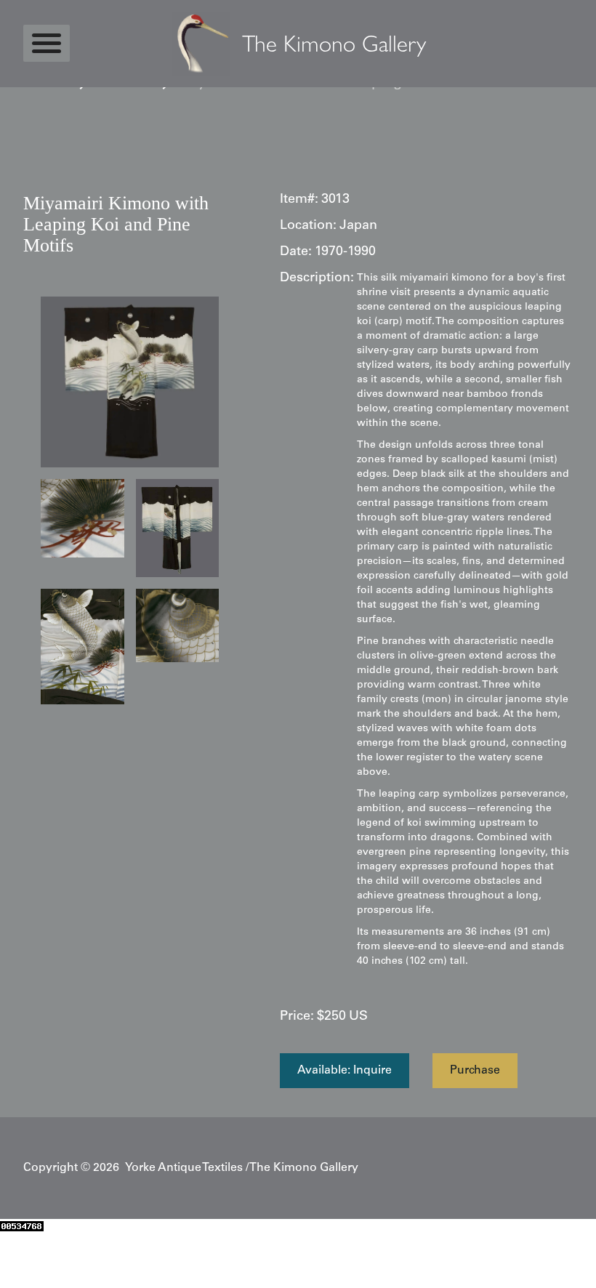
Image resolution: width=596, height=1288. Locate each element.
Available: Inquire (344, 1070)
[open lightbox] (130, 382)
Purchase (475, 1070)
